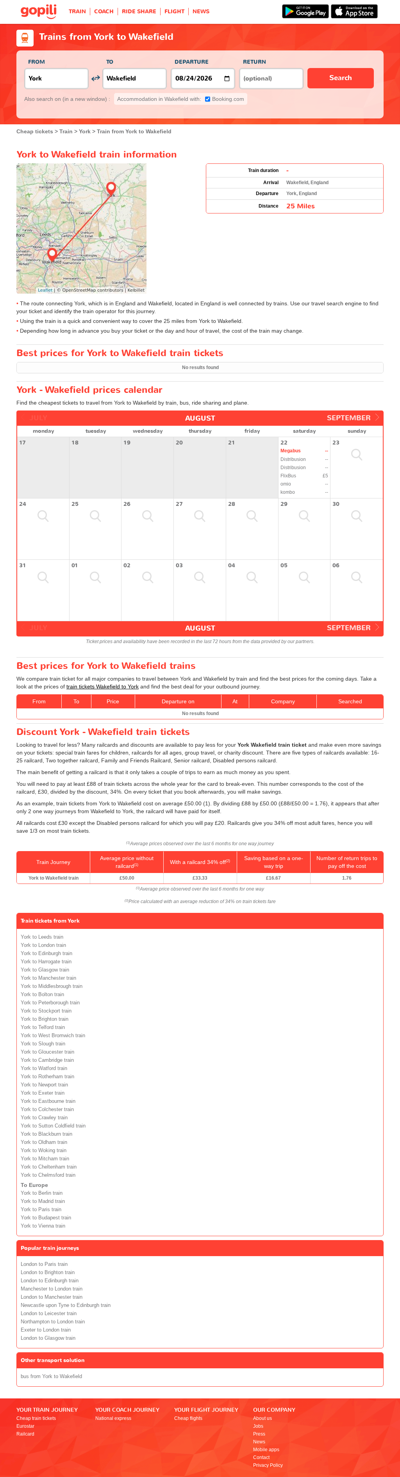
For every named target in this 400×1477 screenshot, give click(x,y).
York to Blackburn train (46, 1134)
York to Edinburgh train (46, 953)
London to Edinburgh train (50, 1280)
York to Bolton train (42, 994)
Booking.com (180, 99)
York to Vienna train (43, 1226)
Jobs (258, 1426)
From (36, 62)
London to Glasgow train (48, 1338)
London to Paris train (44, 1264)
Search (340, 78)
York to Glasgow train (45, 970)
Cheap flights (188, 1418)
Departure (192, 62)
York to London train (43, 945)
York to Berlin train (41, 1193)
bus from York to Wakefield (51, 1376)
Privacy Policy (268, 1465)
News (259, 1442)
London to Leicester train (49, 1313)
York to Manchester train (48, 978)
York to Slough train (43, 1044)
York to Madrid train (43, 1201)
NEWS (201, 11)
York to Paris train (41, 1209)
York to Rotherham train (47, 1076)
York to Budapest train (46, 1218)
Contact (261, 1457)
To (109, 62)
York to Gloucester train (47, 1052)
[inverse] (95, 78)
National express (113, 1418)
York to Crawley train (44, 1117)
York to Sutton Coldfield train (53, 1126)
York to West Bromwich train (53, 1035)
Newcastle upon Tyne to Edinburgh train (66, 1305)
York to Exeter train (42, 1093)
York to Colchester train (47, 1109)
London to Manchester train (51, 1297)
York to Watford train (44, 1068)
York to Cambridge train (47, 1060)
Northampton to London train (53, 1322)
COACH (104, 11)
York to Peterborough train (50, 1003)
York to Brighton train (44, 1019)
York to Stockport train (46, 1011)
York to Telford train (43, 1027)
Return (254, 62)
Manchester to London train (51, 1289)
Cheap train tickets (36, 1418)
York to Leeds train (42, 937)
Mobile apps (266, 1449)
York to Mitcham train (45, 1159)
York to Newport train (44, 1085)
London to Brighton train (48, 1272)
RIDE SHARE (139, 11)
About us (262, 1418)
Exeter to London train (46, 1330)
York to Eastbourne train (48, 1101)
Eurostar (25, 1426)
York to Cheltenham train (49, 1167)
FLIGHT (174, 11)
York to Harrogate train (46, 961)
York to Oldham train (44, 1142)
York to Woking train (43, 1150)
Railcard (25, 1434)
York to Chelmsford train (48, 1175)
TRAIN (77, 11)
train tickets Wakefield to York (102, 686)
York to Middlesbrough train (51, 986)
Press (259, 1434)
